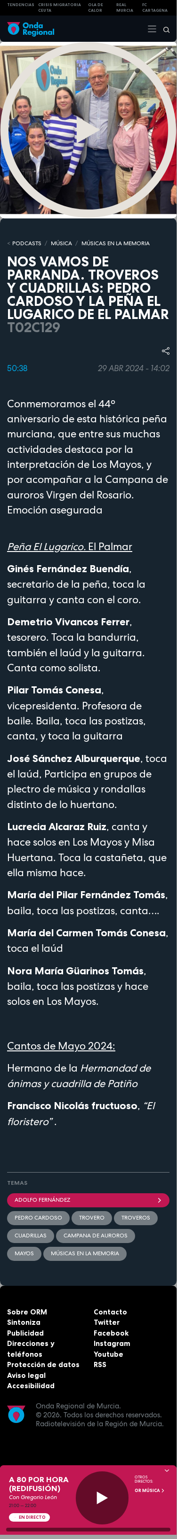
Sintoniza (23, 1322)
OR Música (148, 1490)
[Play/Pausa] (102, 1497)
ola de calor (95, 7)
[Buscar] (163, 28)
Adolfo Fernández (42, 1200)
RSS (100, 1364)
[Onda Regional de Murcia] (30, 28)
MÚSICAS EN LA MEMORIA (115, 243)
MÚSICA (61, 243)
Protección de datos (43, 1364)
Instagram (112, 1343)
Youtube (108, 1354)
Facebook (111, 1333)
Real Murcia (124, 7)
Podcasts (26, 243)
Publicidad (25, 1333)
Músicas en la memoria (85, 1253)
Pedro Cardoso (38, 1217)
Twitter (107, 1322)
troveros (135, 1217)
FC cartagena (155, 7)
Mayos (24, 1253)
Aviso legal (26, 1375)
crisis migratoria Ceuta (59, 7)
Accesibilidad (31, 1385)
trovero (92, 1217)
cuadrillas (31, 1235)
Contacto (110, 1311)
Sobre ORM (27, 1311)
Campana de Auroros (96, 1235)
